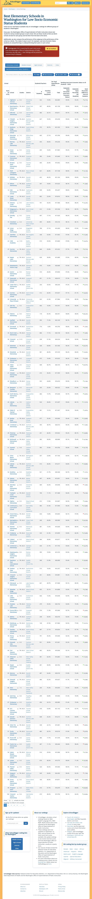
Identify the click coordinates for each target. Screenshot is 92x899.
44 (8, 394)
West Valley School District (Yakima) (29, 659)
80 (8, 650)
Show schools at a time (14, 800)
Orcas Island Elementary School (13, 782)
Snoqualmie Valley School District (29, 308)
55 (8, 478)
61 (8, 520)
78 (8, 636)
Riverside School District (29, 534)
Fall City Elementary (13, 306)
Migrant (66, 859)
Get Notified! (52, 48)
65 (8, 546)
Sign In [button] (78, 3)
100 (8, 794)
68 (8, 568)
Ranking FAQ (42, 862)
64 (8, 539)
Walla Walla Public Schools (29, 789)
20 (8, 228)
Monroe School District (28, 754)
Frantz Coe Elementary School (13, 746)
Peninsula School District (29, 528)
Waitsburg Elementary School (13, 625)
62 (8, 527)
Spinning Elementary (13, 697)
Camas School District (28, 151)
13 (8, 183)
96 (8, 767)
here (50, 864)
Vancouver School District (29, 389)
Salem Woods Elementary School (13, 755)
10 (8, 163)
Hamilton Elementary (13, 235)
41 (8, 373)
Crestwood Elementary (13, 425)
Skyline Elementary (13, 502)
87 (8, 702)
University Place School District (30, 223)
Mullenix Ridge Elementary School (13, 129)
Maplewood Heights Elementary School (13, 554)
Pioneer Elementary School (13, 528)
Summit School (12, 448)
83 (8, 673)
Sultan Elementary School (13, 762)
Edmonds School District (29, 267)
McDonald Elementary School (13, 441)
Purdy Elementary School (13, 733)
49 (8, 433)
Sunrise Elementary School (13, 294)
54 (8, 472)
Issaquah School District (29, 280)
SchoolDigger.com (44, 895)
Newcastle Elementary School (13, 280)
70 (8, 583)
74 (8, 610)
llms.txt (41, 891)
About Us (22, 886)
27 (8, 278)
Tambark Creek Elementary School (13, 495)
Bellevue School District (28, 775)
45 (8, 402)
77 (8, 629)
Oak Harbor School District (29, 114)
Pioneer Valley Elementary (13, 768)
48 (8, 425)
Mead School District (30, 502)
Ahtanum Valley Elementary (13, 658)
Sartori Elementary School (13, 273)
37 (8, 346)
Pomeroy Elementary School (13, 434)
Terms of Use (61, 889)
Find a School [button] (26, 3)
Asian (76, 849)
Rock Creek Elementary (13, 334)
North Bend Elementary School (13, 395)
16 (8, 203)
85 (8, 688)
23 (8, 249)
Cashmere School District (29, 191)
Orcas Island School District (30, 781)
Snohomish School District (29, 597)
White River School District (29, 137)
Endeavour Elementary (13, 703)
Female (66, 849)
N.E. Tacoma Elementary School (13, 711)
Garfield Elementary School (13, 322)
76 (8, 623)
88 (8, 708)
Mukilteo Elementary (13, 473)
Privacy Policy (61, 886)
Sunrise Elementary (13, 250)
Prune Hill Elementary (13, 738)
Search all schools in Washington (73, 818)
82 (8, 665)
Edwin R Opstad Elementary (13, 412)
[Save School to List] (18, 100)
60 (8, 514)
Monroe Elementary (13, 674)
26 (8, 272)
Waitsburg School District (29, 625)
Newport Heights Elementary (13, 775)
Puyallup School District (28, 697)
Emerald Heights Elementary (13, 681)
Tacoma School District (28, 164)
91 (8, 731)
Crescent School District (29, 341)
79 (8, 642)
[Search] (69, 3)
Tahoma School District (28, 334)
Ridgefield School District (29, 230)
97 (8, 773)
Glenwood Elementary (13, 584)
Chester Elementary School (13, 374)
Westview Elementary (13, 346)
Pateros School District (28, 315)
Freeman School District (29, 158)
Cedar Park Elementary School (13, 286)
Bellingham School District (29, 457)
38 (8, 352)
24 (8, 257)
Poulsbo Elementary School (13, 631)
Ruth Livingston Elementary (13, 172)
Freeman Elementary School (13, 158)
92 (8, 738)
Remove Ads (61, 891)
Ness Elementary (13, 688)
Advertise (22, 891)
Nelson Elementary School (13, 480)
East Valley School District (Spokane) (29, 508)
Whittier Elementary (13, 178)
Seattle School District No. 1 (29, 287)
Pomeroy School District (28, 434)
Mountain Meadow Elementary (13, 137)
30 (8, 299)
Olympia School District (28, 547)
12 (8, 177)
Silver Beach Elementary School (13, 458)
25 (8, 265)
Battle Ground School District (28, 243)
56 (8, 485)
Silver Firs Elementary (13, 726)
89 (8, 717)
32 (8, 314)
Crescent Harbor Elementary (13, 796)
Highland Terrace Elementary (13, 101)
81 (8, 657)
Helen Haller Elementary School (13, 367)
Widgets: (69, 831)
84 (8, 679)
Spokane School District (28, 185)
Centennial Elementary (13, 546)
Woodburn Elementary (13, 382)
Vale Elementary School (13, 191)
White (80, 851)
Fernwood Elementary (13, 327)
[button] (18, 69)
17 (8, 209)
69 (8, 575)
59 (8, 506)
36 (8, 339)
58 (8, 501)
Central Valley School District (28, 251)
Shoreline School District (29, 101)
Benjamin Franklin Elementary (13, 389)
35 (8, 333)
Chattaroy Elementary (13, 534)
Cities (57, 65)
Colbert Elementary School (13, 541)
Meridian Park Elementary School (13, 487)
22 (8, 241)
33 (8, 320)
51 (8, 447)
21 (8, 235)
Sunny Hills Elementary (13, 611)
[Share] (72, 3)
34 (8, 326)
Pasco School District (30, 172)
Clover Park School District (29, 108)
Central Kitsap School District (28, 682)
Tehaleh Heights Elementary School (13, 121)
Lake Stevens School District (30, 204)
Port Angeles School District (30, 236)
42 (8, 381)
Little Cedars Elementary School (13, 598)
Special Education (75, 856)
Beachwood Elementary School (13, 108)
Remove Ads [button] (85, 3)
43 (8, 387)
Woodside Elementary (13, 353)
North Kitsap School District (30, 631)
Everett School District (28, 179)
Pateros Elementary (13, 314)
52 (8, 456)
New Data (41, 886)
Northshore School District (29, 328)
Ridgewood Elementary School (13, 211)
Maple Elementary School (13, 666)
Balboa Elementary (13, 617)
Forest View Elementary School (13, 515)
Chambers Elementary (13, 223)
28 (8, 285)
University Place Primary (14, 300)
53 (8, 464)
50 (8, 439)
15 (8, 196)
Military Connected (76, 859)
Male (71, 849)
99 (8, 788)
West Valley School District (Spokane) (29, 690)
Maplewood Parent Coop (13, 266)
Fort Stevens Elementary (13, 652)
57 (8, 493)
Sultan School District (28, 762)
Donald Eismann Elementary (13, 718)
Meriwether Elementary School (13, 522)
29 (8, 293)
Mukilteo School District (28, 473)
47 (8, 418)
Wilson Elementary (13, 184)
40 (8, 365)
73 (8, 604)
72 (8, 596)
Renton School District (28, 273)
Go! (26, 823)
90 (8, 725)
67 (8, 560)
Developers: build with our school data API (75, 836)
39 (8, 358)
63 (8, 533)
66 (8, 552)
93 (8, 744)
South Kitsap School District (30, 129)
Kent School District (29, 210)
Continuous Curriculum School (13, 507)
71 (8, 589)
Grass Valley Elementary (13, 151)
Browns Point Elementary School (13, 165)
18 (8, 215)
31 (8, 305)
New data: (70, 826)
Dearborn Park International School (14, 563)
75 (8, 617)
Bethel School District (28, 480)
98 (8, 779)
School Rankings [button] (35, 3)
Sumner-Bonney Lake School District (30, 121)
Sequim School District (28, 366)
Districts (49, 65)
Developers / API (43, 889)
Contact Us (23, 889)
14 (8, 190)
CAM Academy (13, 242)
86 (8, 696)
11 (8, 171)
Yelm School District (30, 651)
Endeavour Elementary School (13, 360)
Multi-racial (67, 854)
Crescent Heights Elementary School (13, 577)
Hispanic (73, 851)
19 (8, 222)
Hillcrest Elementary (13, 113)
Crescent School (12, 340)
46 (8, 410)
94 (8, 752)
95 (8, 760)
